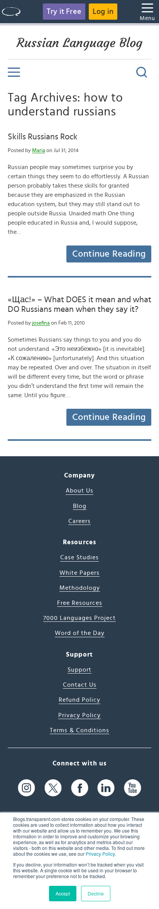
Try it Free (64, 11)
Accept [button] (63, 893)
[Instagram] (26, 787)
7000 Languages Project (79, 618)
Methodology (79, 588)
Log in (103, 11)
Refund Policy (79, 700)
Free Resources (79, 603)
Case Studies (79, 557)
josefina (41, 323)
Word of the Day (80, 633)
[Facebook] (79, 787)
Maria (38, 150)
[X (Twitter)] (53, 787)
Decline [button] (96, 893)
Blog (79, 506)
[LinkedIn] (106, 787)
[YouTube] (132, 787)
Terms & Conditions (79, 730)
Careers (79, 521)
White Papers (79, 573)
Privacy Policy (100, 853)
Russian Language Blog (79, 43)
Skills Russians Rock (43, 136)
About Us (79, 491)
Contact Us (79, 685)
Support (79, 670)
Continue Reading (108, 254)
